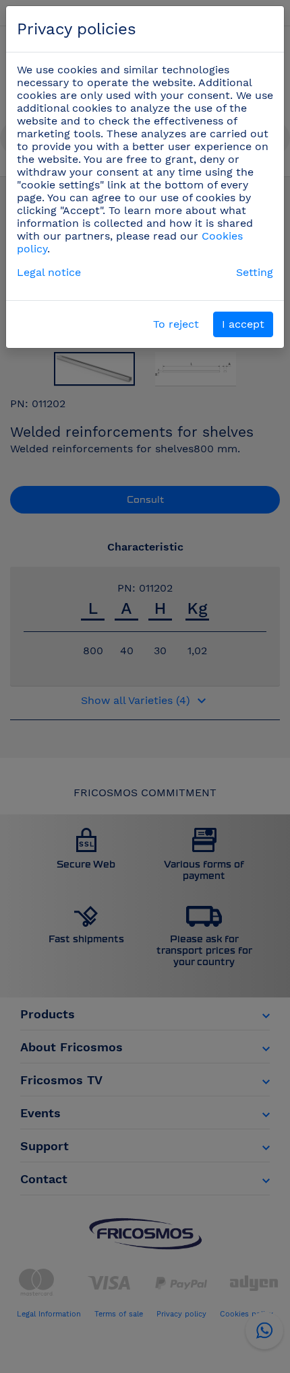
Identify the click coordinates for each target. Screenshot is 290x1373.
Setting (254, 272)
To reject (176, 324)
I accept (243, 324)
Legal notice (49, 272)
